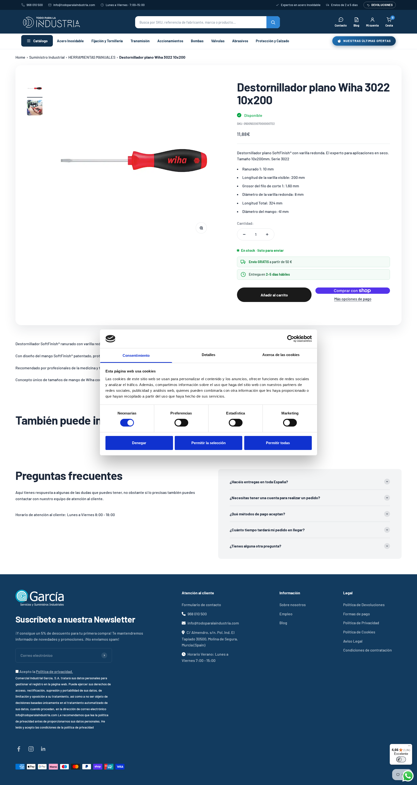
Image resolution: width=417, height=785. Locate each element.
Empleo (285, 613)
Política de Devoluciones (364, 604)
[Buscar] (273, 22)
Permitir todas (278, 443)
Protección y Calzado (272, 41)
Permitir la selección (208, 443)
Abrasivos (240, 41)
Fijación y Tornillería (107, 41)
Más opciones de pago (352, 298)
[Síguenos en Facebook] (18, 749)
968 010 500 (35, 5)
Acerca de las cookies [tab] (280, 355)
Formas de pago (356, 613)
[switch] (181, 423)
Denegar (139, 443)
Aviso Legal (352, 641)
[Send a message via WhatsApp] (408, 776)
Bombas (197, 41)
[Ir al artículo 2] (34, 108)
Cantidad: (245, 223)
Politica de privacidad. (54, 671)
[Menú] (409, 747)
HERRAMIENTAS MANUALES (91, 57)
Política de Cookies (359, 632)
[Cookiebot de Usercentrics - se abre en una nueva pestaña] (291, 338)
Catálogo (40, 41)
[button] (207, 22)
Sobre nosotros (292, 604)
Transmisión (140, 41)
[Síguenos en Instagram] (31, 749)
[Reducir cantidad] (244, 234)
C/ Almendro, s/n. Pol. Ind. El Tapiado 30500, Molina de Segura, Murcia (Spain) (210, 638)
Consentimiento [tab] (136, 355)
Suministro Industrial (47, 57)
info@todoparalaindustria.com (74, 5)
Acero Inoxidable (70, 41)
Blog (283, 622)
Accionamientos (170, 41)
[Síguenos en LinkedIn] (43, 749)
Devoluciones (382, 5)
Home (20, 57)
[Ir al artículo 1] (34, 89)
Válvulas (217, 41)
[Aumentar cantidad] (267, 234)
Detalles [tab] (208, 355)
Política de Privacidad (361, 622)
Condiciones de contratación (367, 650)
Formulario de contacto (201, 604)
